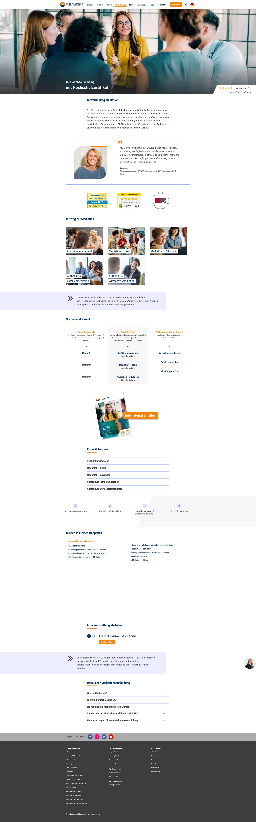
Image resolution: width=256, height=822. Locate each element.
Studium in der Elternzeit (74, 799)
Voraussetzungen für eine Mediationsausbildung (112, 720)
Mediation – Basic (96, 467)
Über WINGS (156, 749)
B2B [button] (152, 5)
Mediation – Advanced (98, 474)
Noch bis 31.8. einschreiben (75, 756)
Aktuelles (154, 752)
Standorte (69, 772)
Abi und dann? (71, 787)
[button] (186, 5)
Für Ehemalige (115, 769)
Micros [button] (131, 5)
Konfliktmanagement (98, 460)
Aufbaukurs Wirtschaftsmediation (104, 488)
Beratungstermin (71, 764)
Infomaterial (70, 752)
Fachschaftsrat (113, 764)
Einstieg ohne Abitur (73, 780)
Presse (153, 760)
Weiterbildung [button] (120, 5)
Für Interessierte (73, 749)
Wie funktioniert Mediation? (101, 699)
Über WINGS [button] (162, 5)
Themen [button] (90, 5)
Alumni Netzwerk (114, 772)
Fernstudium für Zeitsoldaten (76, 783)
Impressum (155, 768)
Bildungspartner (114, 785)
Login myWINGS (114, 756)
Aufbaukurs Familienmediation (103, 481)
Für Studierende (115, 749)
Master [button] (109, 5)
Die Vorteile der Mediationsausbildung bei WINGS (113, 713)
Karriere (154, 756)
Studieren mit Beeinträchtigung (76, 803)
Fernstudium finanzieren (74, 776)
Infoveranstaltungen (73, 760)
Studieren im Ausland (73, 791)
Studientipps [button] (143, 5)
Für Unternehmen (116, 781)
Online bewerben (72, 768)
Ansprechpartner (114, 752)
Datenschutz (155, 772)
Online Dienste (114, 760)
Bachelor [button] (100, 5)
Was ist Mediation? (97, 693)
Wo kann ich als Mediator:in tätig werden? (109, 706)
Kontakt (154, 764)
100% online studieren (73, 795)
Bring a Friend (113, 776)
